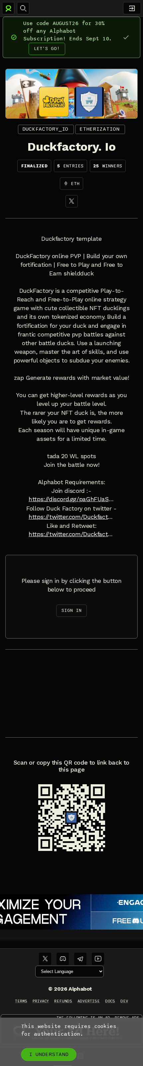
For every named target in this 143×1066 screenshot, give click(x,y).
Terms (21, 1001)
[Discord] (63, 959)
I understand (49, 1054)
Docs (110, 1001)
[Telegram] (80, 959)
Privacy (41, 1001)
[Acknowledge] (126, 37)
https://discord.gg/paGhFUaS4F (71, 499)
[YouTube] (98, 959)
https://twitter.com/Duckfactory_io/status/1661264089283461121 (71, 534)
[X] (72, 201)
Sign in (71, 610)
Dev (124, 1001)
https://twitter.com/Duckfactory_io (71, 517)
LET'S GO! (47, 48)
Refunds (63, 1001)
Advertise (88, 1001)
